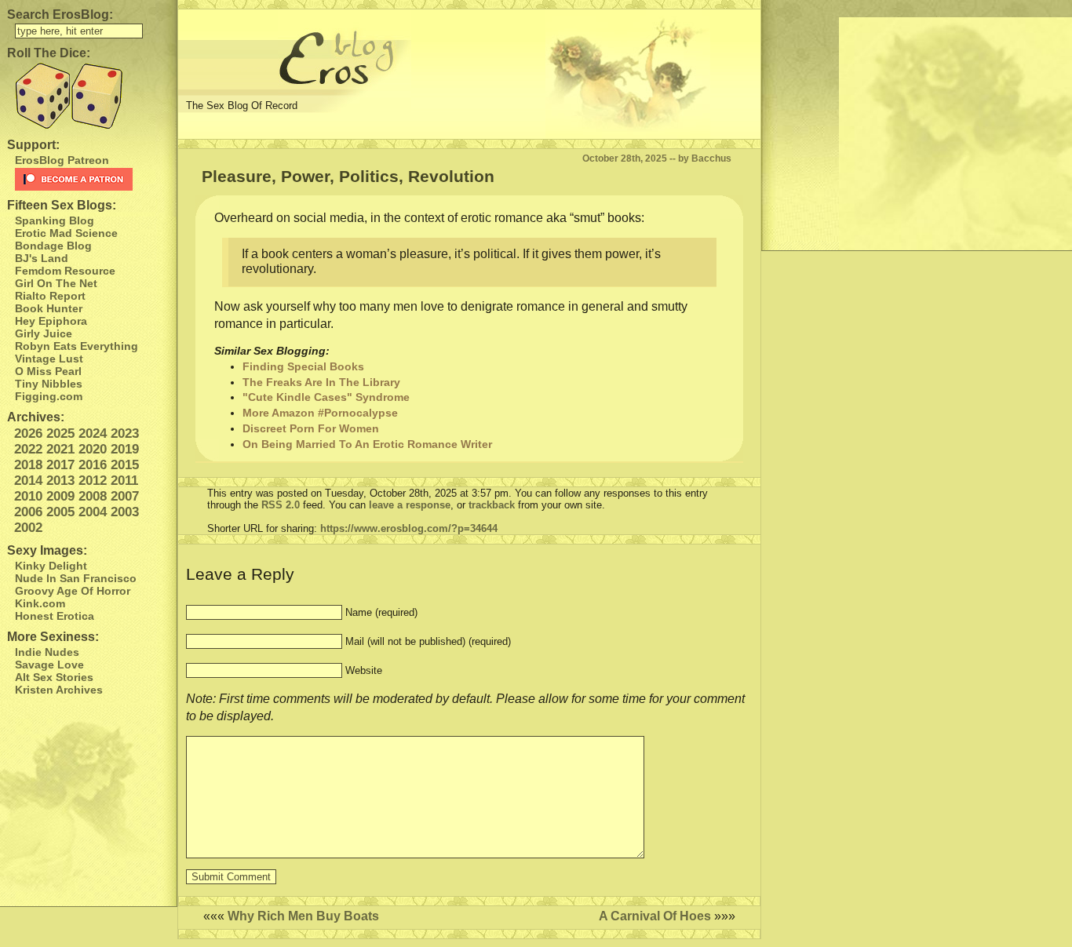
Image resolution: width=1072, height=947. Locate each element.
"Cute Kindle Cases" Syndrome (326, 397)
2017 (60, 464)
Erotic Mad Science (66, 233)
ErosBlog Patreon (62, 160)
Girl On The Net (56, 283)
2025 (60, 433)
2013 (60, 480)
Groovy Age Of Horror (72, 591)
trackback (492, 505)
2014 (28, 480)
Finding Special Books (303, 366)
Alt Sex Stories (54, 677)
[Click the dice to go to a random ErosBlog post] (88, 96)
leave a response (409, 505)
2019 (125, 449)
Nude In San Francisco (76, 578)
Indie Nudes (47, 652)
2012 (92, 480)
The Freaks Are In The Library (321, 382)
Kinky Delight (51, 565)
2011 (124, 480)
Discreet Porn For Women (310, 428)
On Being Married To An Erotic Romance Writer (367, 444)
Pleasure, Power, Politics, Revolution (348, 176)
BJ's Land (41, 258)
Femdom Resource (65, 270)
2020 (92, 449)
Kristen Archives (59, 689)
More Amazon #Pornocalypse (320, 412)
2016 (92, 464)
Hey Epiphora (51, 321)
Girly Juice (43, 333)
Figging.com (48, 396)
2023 (125, 433)
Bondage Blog (53, 245)
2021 (60, 449)
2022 (28, 449)
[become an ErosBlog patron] (92, 179)
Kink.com (40, 603)
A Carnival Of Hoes (655, 916)
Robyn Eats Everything (76, 346)
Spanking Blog (54, 220)
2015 (125, 464)
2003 (125, 511)
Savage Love (49, 664)
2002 (28, 527)
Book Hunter (48, 308)
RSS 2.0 (280, 505)
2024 (92, 433)
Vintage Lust (49, 358)
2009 (60, 496)
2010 (28, 496)
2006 (28, 511)
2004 (92, 511)
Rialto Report (50, 296)
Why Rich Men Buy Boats (303, 916)
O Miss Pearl (48, 371)
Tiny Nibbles (48, 383)
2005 (60, 511)
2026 (28, 433)
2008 (92, 496)
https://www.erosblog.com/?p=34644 (409, 528)
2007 (125, 496)
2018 (28, 464)
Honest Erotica (54, 616)
